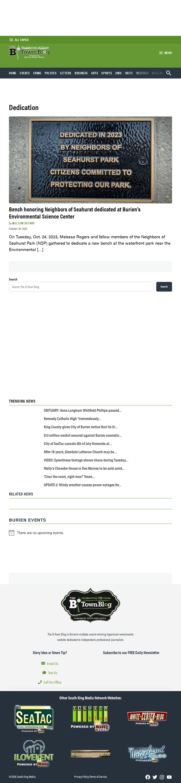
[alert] (90, 533)
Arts (94, 72)
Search (13, 279)
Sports (106, 72)
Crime (37, 72)
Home (12, 72)
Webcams (158, 72)
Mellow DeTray (23, 223)
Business (81, 72)
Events (25, 72)
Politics (51, 72)
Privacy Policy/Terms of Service (90, 777)
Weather (142, 72)
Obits (129, 72)
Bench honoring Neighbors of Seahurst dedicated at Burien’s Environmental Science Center (74, 212)
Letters (65, 72)
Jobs (118, 72)
